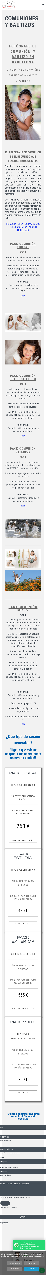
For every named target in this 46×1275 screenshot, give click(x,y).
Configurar (31, 1263)
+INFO (23, 296)
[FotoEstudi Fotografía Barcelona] (9, 4)
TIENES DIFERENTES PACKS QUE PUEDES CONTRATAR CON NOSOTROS (23, 226)
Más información (14, 1263)
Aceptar (32, 1269)
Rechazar (15, 1269)
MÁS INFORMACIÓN (23, 840)
